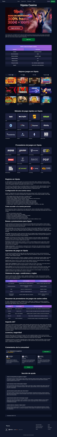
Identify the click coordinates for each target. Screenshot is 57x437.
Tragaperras (45, 74)
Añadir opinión (46, 351)
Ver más (28, 367)
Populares (10, 74)
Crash (34, 74)
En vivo (22, 74)
